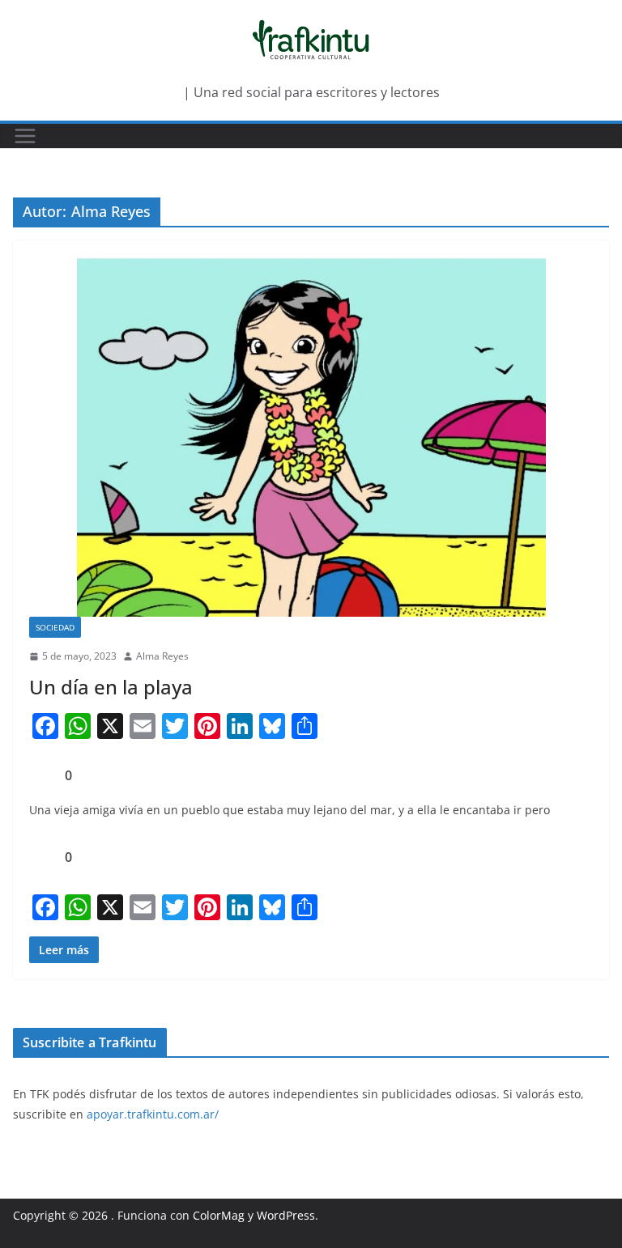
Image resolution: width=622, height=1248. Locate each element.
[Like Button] (41, 775)
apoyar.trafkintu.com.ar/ (153, 1114)
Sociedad (55, 627)
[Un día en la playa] (311, 437)
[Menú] (25, 136)
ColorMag (219, 1215)
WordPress (286, 1215)
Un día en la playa (111, 686)
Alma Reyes (162, 656)
